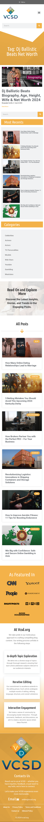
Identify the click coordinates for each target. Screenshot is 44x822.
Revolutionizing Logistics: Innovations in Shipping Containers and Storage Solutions (31, 177)
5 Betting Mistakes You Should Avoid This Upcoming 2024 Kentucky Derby (29, 147)
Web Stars (9, 260)
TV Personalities (11, 250)
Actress (8, 240)
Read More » (5, 106)
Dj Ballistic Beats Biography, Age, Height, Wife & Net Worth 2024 (21, 95)
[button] (39, 12)
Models (8, 255)
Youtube (8, 265)
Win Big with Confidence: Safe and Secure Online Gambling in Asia (30, 205)
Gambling (9, 269)
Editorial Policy (27, 811)
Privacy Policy (17, 807)
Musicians (9, 274)
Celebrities (9, 235)
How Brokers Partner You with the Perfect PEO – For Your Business (30, 161)
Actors (7, 245)
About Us (6, 807)
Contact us (15, 811)
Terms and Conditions (33, 807)
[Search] (39, 25)
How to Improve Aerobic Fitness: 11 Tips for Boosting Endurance (31, 191)
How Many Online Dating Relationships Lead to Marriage (29, 132)
